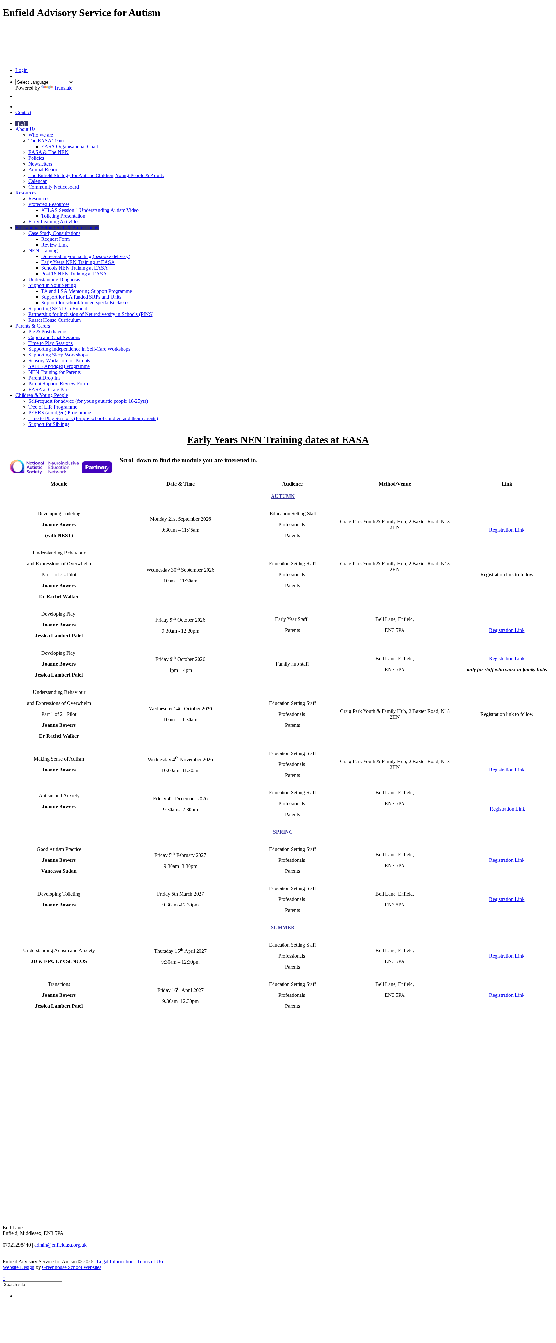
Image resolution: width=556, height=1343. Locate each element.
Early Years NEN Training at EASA (78, 262)
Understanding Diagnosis (54, 279)
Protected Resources (49, 204)
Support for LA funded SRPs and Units (81, 297)
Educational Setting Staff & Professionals (57, 227)
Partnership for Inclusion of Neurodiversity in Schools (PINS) (90, 314)
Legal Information (115, 1261)
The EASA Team (46, 140)
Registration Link (506, 530)
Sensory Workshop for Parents (59, 360)
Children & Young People (41, 395)
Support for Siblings (48, 424)
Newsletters (40, 164)
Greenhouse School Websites (71, 1267)
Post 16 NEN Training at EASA (74, 273)
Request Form (55, 239)
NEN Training (43, 250)
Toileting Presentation (63, 216)
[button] (17, 96)
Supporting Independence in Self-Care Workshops (79, 349)
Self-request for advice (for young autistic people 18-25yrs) (88, 401)
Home (21, 123)
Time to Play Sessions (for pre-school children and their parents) (93, 418)
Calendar (37, 181)
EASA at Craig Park (49, 389)
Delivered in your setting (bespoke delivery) (85, 256)
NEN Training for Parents (54, 372)
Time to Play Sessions (50, 343)
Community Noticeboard (53, 187)
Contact (23, 112)
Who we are (40, 135)
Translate (63, 88)
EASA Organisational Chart (69, 146)
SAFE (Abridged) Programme (59, 366)
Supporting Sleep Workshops (58, 354)
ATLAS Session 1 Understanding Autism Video (90, 210)
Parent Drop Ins (44, 378)
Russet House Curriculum (54, 320)
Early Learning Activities (53, 221)
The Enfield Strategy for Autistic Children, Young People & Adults (96, 175)
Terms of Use (150, 1261)
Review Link (54, 245)
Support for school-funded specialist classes (85, 302)
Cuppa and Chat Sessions (54, 337)
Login (21, 70)
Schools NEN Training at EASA (74, 268)
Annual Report (43, 169)
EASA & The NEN (48, 152)
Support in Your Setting (52, 285)
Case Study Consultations (54, 233)
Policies (36, 158)
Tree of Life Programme (52, 407)
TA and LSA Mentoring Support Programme (86, 291)
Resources (25, 192)
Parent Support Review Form (58, 383)
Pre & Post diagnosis (49, 331)
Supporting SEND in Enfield (57, 308)
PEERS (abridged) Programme (59, 412)
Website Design (18, 1267)
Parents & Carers (32, 326)
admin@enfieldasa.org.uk (60, 1245)
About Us (25, 129)
